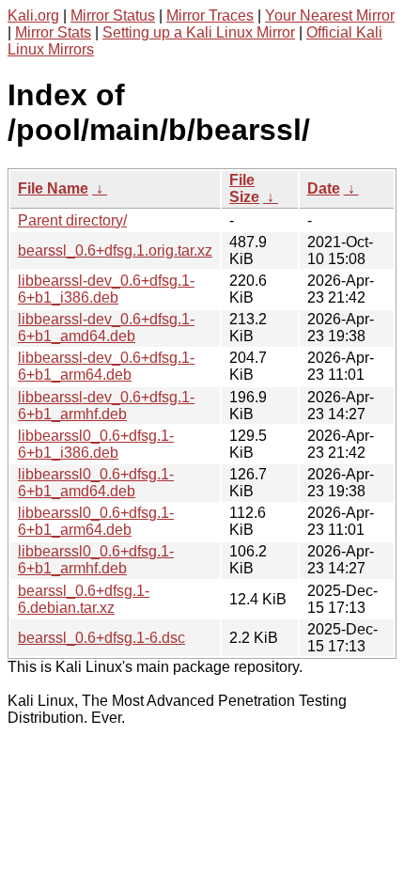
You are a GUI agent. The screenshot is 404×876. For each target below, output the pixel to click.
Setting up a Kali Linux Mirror (198, 32)
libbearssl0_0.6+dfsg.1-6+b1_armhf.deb (96, 559)
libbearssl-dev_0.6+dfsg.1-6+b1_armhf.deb (106, 405)
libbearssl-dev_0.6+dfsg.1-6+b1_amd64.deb (106, 327)
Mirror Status (112, 15)
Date (323, 188)
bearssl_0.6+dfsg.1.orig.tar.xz (115, 250)
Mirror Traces (210, 15)
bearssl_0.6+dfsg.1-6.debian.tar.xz (83, 599)
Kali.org (33, 15)
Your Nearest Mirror (330, 15)
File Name (53, 188)
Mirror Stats (53, 32)
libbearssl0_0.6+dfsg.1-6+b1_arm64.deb (96, 521)
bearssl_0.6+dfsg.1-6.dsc (101, 638)
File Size (244, 188)
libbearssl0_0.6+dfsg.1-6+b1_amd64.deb (96, 482)
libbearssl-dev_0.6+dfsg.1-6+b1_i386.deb (106, 289)
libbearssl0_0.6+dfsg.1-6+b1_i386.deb (96, 444)
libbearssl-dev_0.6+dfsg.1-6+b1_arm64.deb (106, 366)
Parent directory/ (72, 220)
